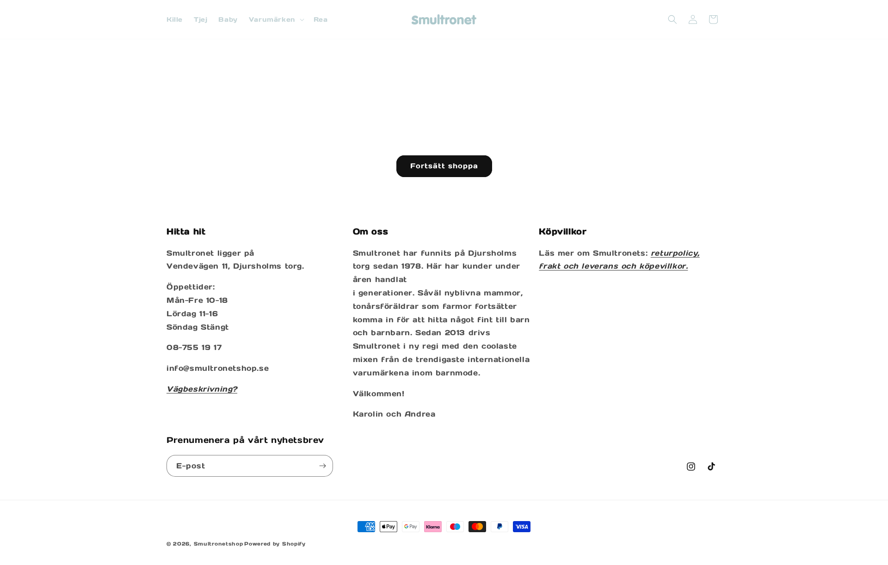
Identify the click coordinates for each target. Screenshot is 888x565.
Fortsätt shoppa (444, 165)
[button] (275, 19)
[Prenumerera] (322, 466)
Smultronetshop (218, 543)
